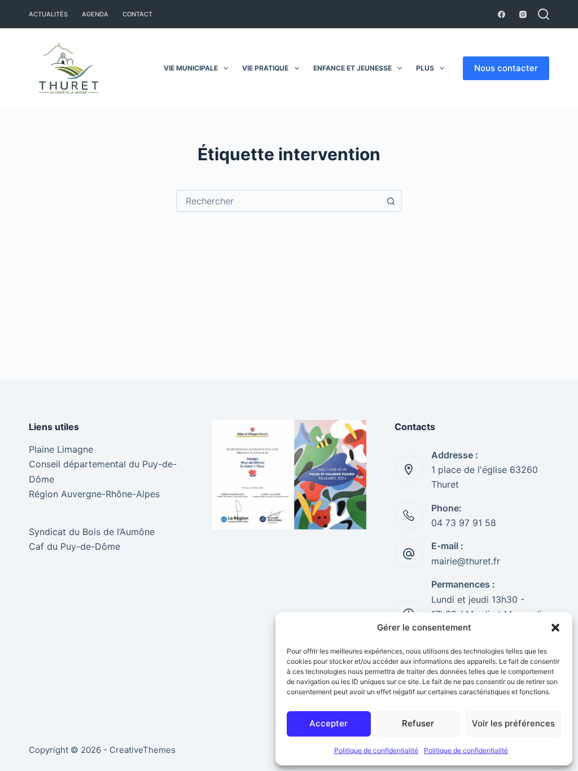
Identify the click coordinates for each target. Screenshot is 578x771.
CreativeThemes (143, 749)
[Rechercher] (543, 14)
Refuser (418, 723)
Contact (137, 14)
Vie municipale (191, 68)
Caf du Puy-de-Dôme (74, 546)
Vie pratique (265, 68)
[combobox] (278, 201)
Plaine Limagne (61, 449)
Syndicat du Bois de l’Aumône (92, 531)
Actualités (48, 14)
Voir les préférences (513, 723)
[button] (555, 627)
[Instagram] (523, 14)
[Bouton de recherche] (390, 201)
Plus (425, 68)
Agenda (95, 14)
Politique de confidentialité (376, 750)
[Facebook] (501, 14)
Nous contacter (506, 68)
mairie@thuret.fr (465, 561)
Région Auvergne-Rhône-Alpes (94, 494)
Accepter (328, 723)
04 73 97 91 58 (463, 522)
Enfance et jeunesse (352, 68)
